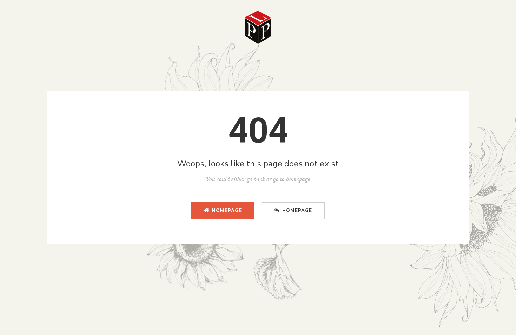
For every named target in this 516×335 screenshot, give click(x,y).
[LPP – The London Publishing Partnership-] (258, 27)
